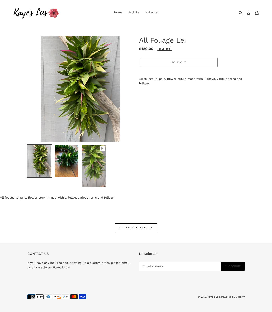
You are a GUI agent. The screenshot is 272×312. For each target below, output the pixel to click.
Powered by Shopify (233, 296)
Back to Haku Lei (139, 227)
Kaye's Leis (213, 296)
